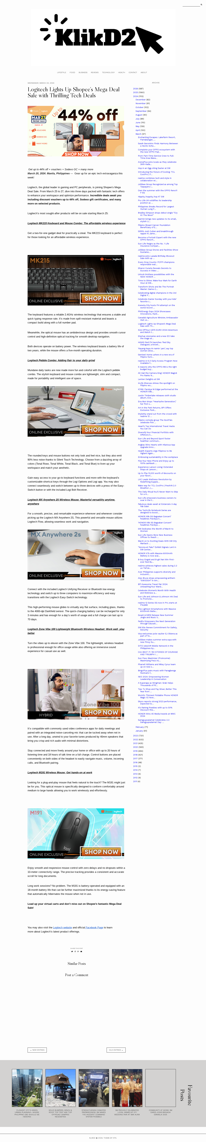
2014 (135, 770)
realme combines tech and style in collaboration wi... (154, 179)
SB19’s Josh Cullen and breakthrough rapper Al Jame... (155, 232)
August (139, 115)
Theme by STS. (110, 1138)
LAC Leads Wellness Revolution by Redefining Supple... (155, 480)
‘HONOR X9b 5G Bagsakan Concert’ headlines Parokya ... (155, 524)
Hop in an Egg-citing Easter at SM (154, 168)
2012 (135, 778)
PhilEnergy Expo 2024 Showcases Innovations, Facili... (154, 312)
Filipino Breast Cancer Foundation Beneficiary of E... (154, 226)
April (138, 130)
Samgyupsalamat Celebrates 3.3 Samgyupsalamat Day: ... (153, 721)
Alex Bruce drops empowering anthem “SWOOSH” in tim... (156, 579)
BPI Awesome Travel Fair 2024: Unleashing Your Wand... (153, 585)
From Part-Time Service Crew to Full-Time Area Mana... (156, 157)
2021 (135, 743)
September (141, 111)
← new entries (37, 1050)
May (138, 126)
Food (72, 72)
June (138, 122)
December (141, 100)
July (138, 119)
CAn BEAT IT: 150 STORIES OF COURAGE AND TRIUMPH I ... (158, 653)
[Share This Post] (75, 951)
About (144, 72)
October (140, 107)
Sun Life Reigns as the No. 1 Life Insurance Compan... (153, 245)
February (140, 727)
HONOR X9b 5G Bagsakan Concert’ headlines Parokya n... (154, 517)
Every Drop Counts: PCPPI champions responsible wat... (156, 263)
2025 (136, 92)
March (139, 134)
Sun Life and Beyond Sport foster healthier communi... (154, 439)
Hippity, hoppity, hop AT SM (151, 197)
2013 (135, 774)
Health (121, 72)
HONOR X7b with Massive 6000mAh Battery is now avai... (155, 554)
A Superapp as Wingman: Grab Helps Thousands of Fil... (155, 684)
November (141, 103)
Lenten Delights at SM (149, 379)
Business (83, 72)
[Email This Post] (81, 951)
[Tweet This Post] (72, 951)
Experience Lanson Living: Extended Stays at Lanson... (155, 468)
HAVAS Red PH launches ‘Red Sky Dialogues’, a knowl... (154, 343)
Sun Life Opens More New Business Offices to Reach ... (155, 536)
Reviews (94, 72)
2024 (136, 96)
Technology (108, 72)
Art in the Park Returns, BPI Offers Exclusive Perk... (154, 409)
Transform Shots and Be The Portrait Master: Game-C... (156, 288)
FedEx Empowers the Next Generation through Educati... (156, 622)
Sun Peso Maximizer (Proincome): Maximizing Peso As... (154, 659)
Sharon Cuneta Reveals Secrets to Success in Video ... (154, 269)
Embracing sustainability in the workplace (158, 457)
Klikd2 (92, 1138)
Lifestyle (61, 72)
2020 (136, 747)
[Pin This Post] (78, 951)
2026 (136, 89)
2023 (136, 736)
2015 (135, 766)
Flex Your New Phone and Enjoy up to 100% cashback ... (156, 462)
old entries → (116, 1050)
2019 (135, 751)
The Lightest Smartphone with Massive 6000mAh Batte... (157, 610)
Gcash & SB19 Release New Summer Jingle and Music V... (155, 616)
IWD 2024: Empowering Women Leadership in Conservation (153, 678)
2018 (135, 755)
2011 (135, 781)
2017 (135, 758)
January (140, 731)
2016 (135, 762)
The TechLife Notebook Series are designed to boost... (154, 511)
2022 (136, 739)
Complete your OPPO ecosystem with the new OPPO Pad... (156, 151)
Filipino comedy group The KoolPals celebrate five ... (155, 421)
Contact (133, 72)
